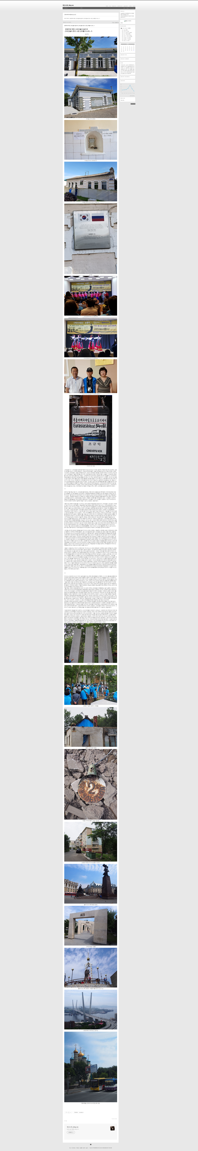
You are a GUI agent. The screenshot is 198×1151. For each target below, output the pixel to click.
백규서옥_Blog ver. (68, 5)
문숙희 (131, 70)
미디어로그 (73, 1147)
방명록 (81, 1147)
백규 (130, 73)
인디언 (125, 71)
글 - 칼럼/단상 (116, 22)
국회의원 (128, 71)
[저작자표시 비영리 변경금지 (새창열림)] (81, 1112)
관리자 (84, 1147)
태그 (70, 1147)
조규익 (126, 73)
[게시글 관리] (71, 1112)
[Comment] (66, 1120)
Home (107, 6)
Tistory (110, 1147)
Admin (130, 6)
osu (124, 67)
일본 (134, 69)
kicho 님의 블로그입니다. (73, 1129)
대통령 (131, 69)
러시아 (125, 66)
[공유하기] (69, 1112)
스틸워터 (122, 66)
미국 (128, 69)
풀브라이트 (132, 66)
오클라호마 (123, 69)
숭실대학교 (128, 67)
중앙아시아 (132, 67)
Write (133, 6)
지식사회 (122, 70)
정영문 (128, 66)
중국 (134, 70)
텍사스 (122, 71)
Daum (100, 1147)
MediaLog (114, 6)
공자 (126, 69)
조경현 (123, 73)
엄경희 (131, 71)
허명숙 (128, 70)
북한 (128, 73)
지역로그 (77, 1147)
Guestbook (125, 6)
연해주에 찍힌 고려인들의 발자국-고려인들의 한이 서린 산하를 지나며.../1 (85, 18)
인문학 (125, 70)
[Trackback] (64, 1120)
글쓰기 (87, 1147)
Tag (110, 6)
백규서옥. (122, 100)
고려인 (122, 67)
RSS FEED (134, 103)
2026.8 (128, 44)
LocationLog (120, 6)
